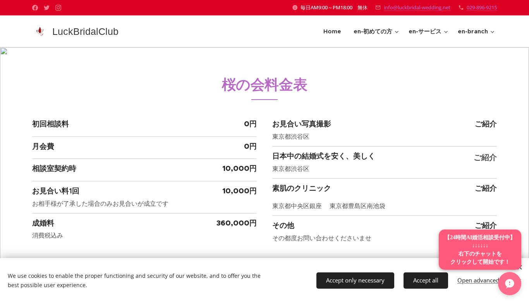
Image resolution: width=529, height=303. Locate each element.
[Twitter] (47, 7)
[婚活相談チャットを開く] (509, 283)
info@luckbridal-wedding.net (417, 7)
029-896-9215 (482, 7)
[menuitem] (334, 31)
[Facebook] (35, 7)
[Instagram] (58, 7)
